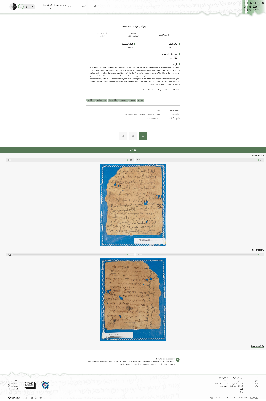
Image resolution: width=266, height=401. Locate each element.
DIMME (140, 100)
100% (138, 160)
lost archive (113, 100)
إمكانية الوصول (254, 398)
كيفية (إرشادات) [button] (46, 5)
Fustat (133, 100)
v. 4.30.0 (25, 398)
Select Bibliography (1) (133, 35)
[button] (254, 8)
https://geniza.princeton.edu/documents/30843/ (136, 364)
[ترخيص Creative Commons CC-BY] (211, 398)
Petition (90, 100)
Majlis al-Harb (101, 100)
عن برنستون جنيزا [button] (60, 5)
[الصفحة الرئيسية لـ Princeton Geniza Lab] (43, 385)
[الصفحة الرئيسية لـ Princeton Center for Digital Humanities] (28, 385)
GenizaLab (14, 383)
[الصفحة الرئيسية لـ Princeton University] (14, 398)
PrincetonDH (14, 386)
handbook (124, 100)
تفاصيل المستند (164, 35)
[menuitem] (100, 7)
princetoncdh (14, 389)
